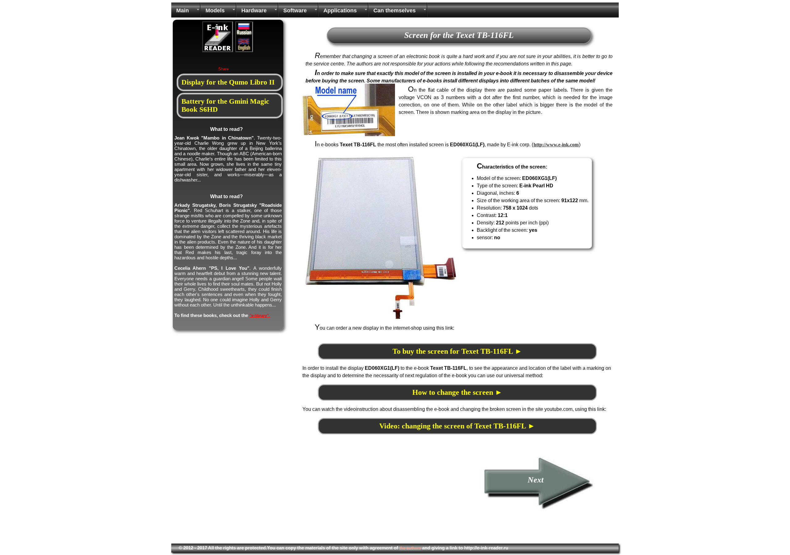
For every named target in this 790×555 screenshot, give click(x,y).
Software (295, 10)
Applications (340, 10)
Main (182, 10)
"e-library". (259, 315)
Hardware (254, 10)
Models (215, 10)
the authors (410, 548)
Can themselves (394, 10)
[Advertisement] (354, 497)
